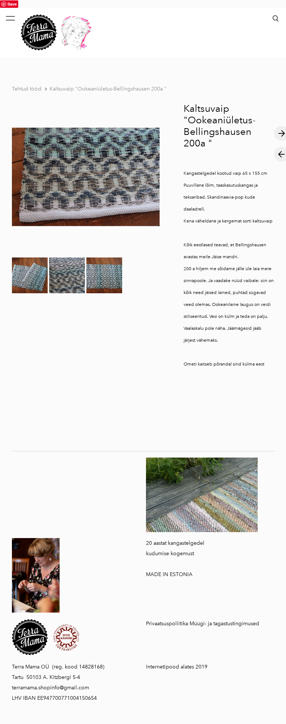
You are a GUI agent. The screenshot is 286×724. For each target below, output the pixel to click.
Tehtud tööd (26, 89)
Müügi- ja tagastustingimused (224, 623)
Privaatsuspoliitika (167, 623)
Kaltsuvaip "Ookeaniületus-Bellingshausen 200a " (108, 89)
